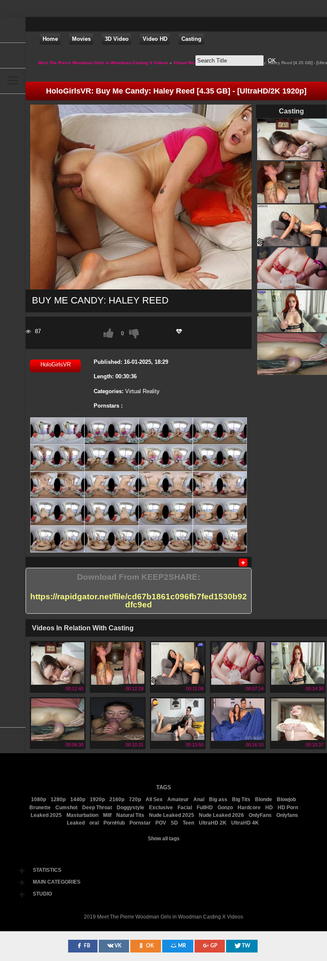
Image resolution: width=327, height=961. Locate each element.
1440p (77, 799)
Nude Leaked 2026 (221, 815)
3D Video (117, 39)
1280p (58, 799)
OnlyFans (260, 815)
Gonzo (225, 808)
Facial (185, 808)
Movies (81, 39)
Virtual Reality (142, 391)
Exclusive (161, 808)
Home (50, 39)
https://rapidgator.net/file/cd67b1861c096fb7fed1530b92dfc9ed (138, 601)
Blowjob (286, 799)
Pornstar (140, 823)
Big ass (218, 799)
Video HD (155, 39)
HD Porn (288, 808)
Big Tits (241, 799)
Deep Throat (97, 808)
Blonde (263, 799)
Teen (188, 823)
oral (94, 823)
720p (135, 799)
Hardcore (249, 808)
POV (160, 823)
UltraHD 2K (213, 823)
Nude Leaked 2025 (171, 815)
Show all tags (164, 839)
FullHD (205, 808)
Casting (191, 39)
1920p (97, 799)
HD (269, 808)
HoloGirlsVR (55, 364)
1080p (38, 799)
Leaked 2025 (46, 815)
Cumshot (66, 808)
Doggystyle (130, 808)
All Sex (154, 799)
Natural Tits (130, 815)
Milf (107, 815)
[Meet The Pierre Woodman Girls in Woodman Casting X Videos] (13, 30)
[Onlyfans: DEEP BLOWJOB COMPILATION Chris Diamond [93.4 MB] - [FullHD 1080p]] (117, 738)
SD (174, 823)
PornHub (114, 823)
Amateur (178, 799)
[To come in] (13, 55)
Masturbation (82, 815)
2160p (116, 799)
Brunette (40, 808)
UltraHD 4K (245, 823)
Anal (198, 799)
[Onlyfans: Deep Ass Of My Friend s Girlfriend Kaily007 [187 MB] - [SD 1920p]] (57, 738)
